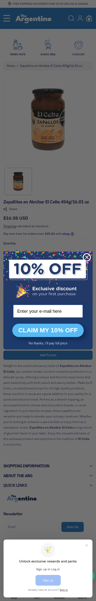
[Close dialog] (86, 257)
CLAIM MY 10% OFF (48, 330)
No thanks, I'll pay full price (48, 343)
